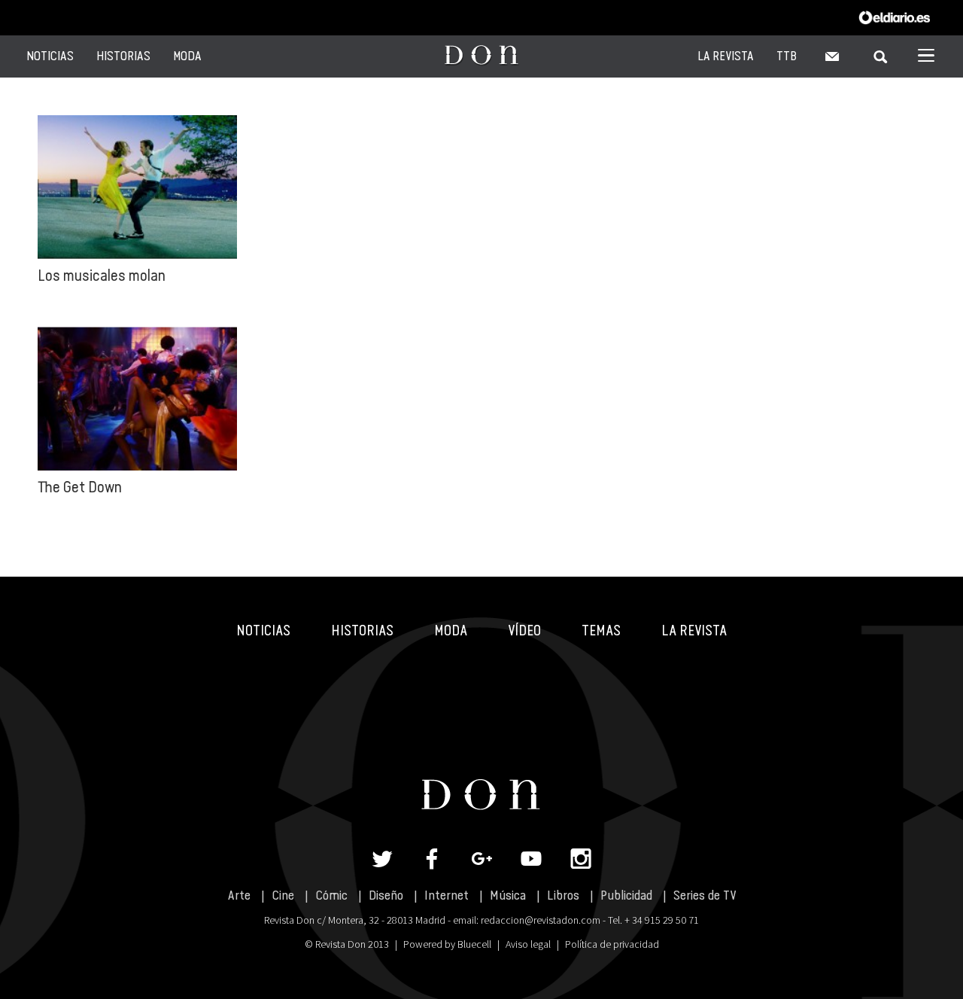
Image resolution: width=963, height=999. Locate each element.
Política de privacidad (612, 944)
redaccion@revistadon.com (540, 920)
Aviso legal (528, 944)
